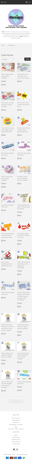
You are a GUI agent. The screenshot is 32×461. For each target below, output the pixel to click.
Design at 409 (11, 454)
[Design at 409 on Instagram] (17, 449)
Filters (28, 59)
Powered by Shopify (22, 454)
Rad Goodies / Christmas (16, 424)
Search (16, 435)
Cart (29, 2)
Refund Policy (16, 437)
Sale (16, 426)
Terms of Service (16, 441)
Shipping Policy (16, 439)
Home (3, 45)
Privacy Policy (16, 443)
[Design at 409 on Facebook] (14, 449)
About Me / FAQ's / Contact (16, 429)
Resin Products (16, 418)
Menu (5, 2)
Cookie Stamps (16, 420)
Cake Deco (16, 422)
